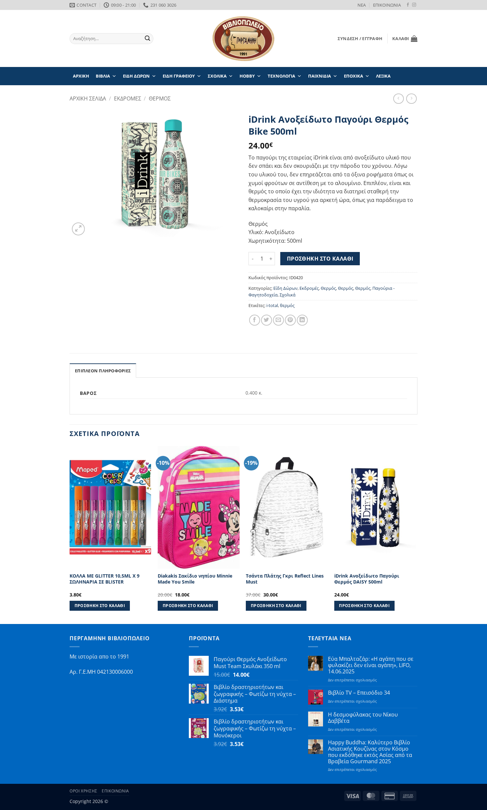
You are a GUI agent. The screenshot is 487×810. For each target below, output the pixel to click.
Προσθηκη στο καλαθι (320, 258)
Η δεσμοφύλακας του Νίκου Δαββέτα (363, 718)
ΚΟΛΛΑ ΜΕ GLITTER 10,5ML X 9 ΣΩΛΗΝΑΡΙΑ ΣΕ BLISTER (104, 579)
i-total (272, 305)
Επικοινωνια (115, 791)
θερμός (287, 305)
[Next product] (398, 98)
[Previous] (70, 534)
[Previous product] (411, 98)
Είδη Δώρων (285, 288)
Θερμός (328, 288)
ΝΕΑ (361, 5)
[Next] (415, 534)
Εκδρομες (127, 98)
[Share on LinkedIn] (302, 320)
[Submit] (147, 38)
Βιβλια (103, 76)
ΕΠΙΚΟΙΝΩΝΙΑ (387, 5)
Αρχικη (81, 76)
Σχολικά (288, 295)
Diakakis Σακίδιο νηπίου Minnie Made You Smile (195, 579)
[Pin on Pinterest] (290, 320)
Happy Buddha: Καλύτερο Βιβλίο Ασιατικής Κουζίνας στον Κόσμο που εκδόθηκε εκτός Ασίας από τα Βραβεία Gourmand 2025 (370, 752)
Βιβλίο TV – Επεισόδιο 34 (359, 693)
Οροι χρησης (83, 791)
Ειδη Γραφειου (179, 76)
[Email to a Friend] (278, 320)
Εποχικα (353, 76)
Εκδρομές (309, 288)
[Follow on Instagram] (414, 5)
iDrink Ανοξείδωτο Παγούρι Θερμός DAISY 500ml (366, 579)
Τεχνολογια (281, 76)
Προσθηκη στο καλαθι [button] (100, 605)
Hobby (247, 76)
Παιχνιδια (319, 76)
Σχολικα (217, 76)
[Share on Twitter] (266, 320)
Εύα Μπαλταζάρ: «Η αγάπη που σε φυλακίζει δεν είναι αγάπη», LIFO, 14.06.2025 (370, 665)
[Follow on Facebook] (408, 5)
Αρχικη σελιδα (88, 98)
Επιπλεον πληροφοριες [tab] (103, 371)
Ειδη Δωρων (136, 76)
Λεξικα (383, 76)
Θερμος (160, 98)
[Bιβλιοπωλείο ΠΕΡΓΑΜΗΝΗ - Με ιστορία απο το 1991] (243, 38)
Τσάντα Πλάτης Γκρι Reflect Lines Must (285, 579)
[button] (360, 38)
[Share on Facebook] (254, 320)
